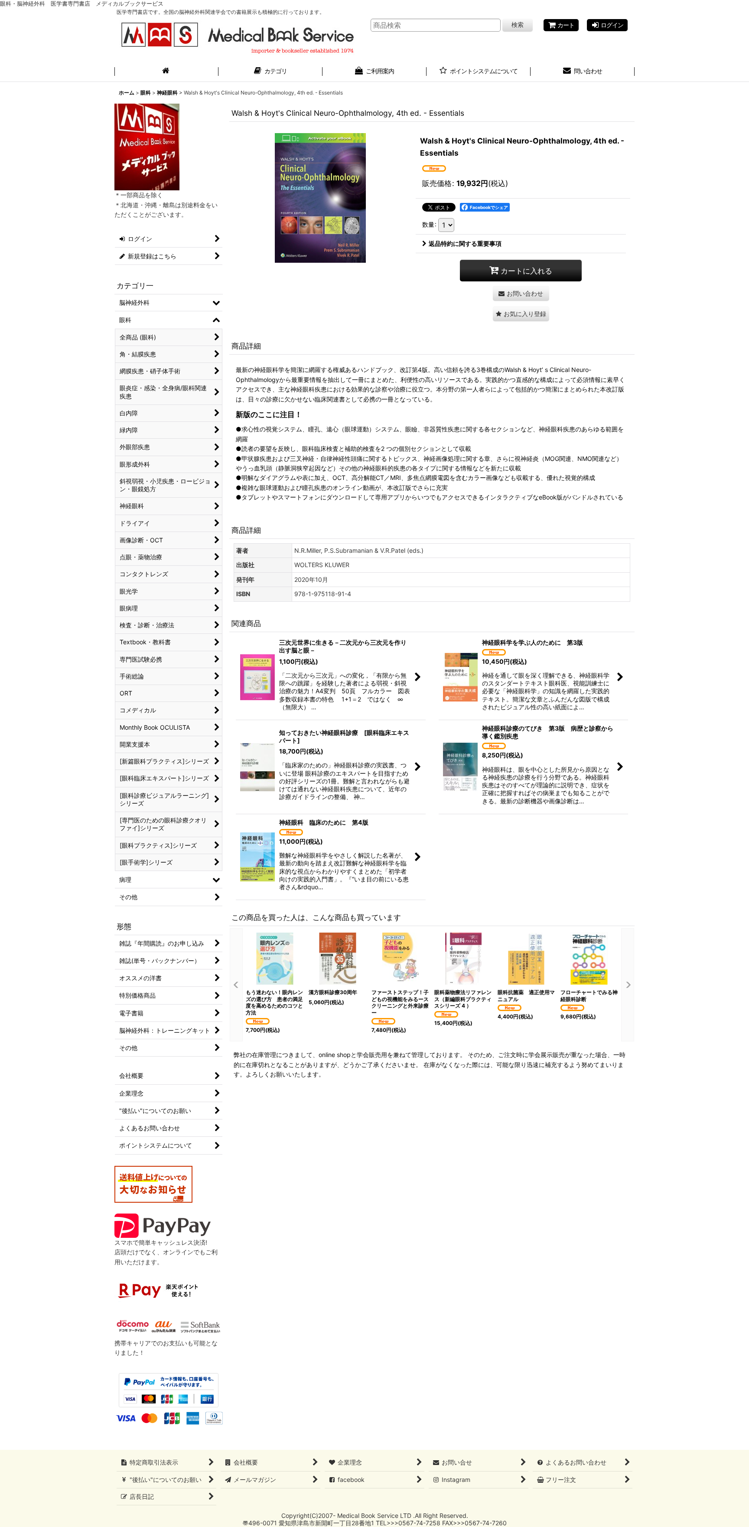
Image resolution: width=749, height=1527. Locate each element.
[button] (521, 313)
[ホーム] (166, 72)
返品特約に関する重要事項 (465, 243)
